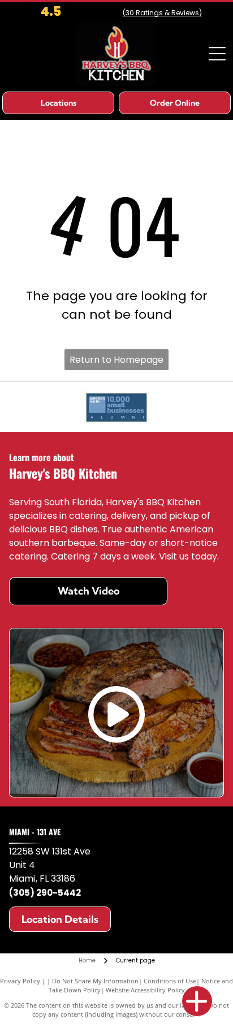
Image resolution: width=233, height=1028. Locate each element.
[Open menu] (217, 53)
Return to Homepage (116, 359)
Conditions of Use (170, 981)
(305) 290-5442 (45, 893)
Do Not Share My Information (95, 981)
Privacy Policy (20, 981)
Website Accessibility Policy (145, 990)
